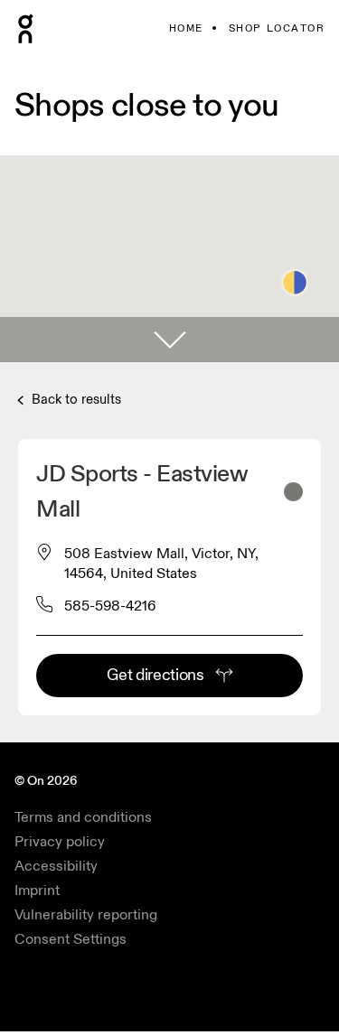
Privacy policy (59, 842)
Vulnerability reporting (85, 915)
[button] (169, 339)
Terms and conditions (83, 817)
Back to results (74, 399)
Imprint (37, 890)
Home (186, 28)
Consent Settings (70, 939)
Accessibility (56, 866)
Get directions (155, 675)
